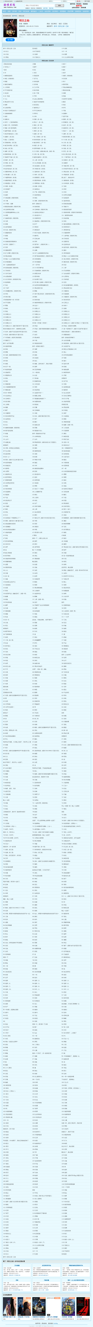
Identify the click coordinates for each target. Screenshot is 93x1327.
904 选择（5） (36, 983)
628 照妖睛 (35, 695)
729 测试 (64, 800)
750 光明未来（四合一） (10, 826)
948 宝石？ (6, 1030)
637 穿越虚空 (36, 704)
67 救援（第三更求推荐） (10, 128)
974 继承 (5, 1056)
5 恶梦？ (34, 67)
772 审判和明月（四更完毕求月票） (42, 849)
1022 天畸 (64, 1102)
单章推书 (64, 378)
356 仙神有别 (6, 419)
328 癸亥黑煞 (36, 390)
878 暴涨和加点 (66, 957)
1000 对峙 (35, 1082)
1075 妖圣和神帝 (37, 1161)
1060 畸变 (64, 1143)
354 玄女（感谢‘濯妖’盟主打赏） (41, 416)
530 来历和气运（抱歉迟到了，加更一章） (15, 593)
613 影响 (64, 678)
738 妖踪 (34, 811)
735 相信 (5, 809)
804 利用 (64, 881)
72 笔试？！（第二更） (68, 131)
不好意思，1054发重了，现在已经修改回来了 (16, 1140)
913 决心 (34, 992)
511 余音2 (64, 573)
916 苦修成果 (36, 995)
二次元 (41, 11)
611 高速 (5, 678)
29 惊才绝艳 (35, 90)
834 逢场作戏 (65, 913)
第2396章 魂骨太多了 (44, 1275)
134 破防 (5, 195)
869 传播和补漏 (36, 948)
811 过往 (5, 890)
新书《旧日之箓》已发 (61, 26)
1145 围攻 (6, 1230)
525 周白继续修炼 (37, 587)
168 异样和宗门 (66, 227)
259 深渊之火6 (7, 317)
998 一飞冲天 (36, 1079)
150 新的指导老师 (66, 209)
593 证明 (64, 657)
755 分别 (64, 829)
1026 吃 (5, 1108)
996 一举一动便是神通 (68, 1076)
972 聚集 (5, 1053)
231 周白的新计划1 (37, 288)
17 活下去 (35, 78)
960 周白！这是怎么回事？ (10, 1041)
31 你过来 (6, 93)
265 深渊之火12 (7, 323)
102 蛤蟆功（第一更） (68, 160)
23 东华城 (35, 84)
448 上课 (34, 509)
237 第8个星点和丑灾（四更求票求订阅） (44, 294)
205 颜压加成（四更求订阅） (70, 262)
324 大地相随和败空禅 (9, 387)
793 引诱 (64, 870)
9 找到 (63, 70)
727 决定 (64, 797)
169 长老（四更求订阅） (10, 230)
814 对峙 (5, 893)
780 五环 (5, 858)
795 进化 (34, 873)
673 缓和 (64, 742)
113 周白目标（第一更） (68, 171)
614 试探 (5, 681)
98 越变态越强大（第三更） (40, 157)
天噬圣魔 (46, 1280)
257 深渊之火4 (36, 314)
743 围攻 (34, 817)
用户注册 (87, 1)
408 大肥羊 (6, 471)
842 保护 (34, 922)
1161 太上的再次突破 (67, 57)
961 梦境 (34, 1041)
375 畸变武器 (65, 436)
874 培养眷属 (6, 954)
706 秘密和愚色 (66, 777)
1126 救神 (64, 1210)
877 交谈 (34, 957)
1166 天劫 (6, 54)
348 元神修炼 (36, 410)
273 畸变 (34, 331)
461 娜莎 (64, 521)
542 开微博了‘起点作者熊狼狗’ (40, 605)
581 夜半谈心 (6, 646)
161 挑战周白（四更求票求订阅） (41, 221)
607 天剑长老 (65, 672)
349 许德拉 (65, 410)
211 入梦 (64, 267)
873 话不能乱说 (66, 951)
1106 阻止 (6, 1193)
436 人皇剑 (35, 497)
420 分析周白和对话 (8, 483)
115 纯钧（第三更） (38, 174)
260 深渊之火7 (36, 317)
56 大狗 (34, 116)
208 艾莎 (64, 264)
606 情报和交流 (36, 672)
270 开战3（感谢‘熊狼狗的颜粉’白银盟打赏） (45, 328)
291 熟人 (64, 352)
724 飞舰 (64, 794)
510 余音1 (35, 573)
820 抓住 (64, 899)
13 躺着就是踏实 (7, 75)
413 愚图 (64, 474)
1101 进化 (6, 1187)
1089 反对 (6, 1175)
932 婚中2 (35, 1012)
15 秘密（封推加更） (67, 75)
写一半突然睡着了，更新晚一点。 (71, 1056)
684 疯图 (34, 753)
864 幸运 (64, 942)
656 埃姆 (34, 724)
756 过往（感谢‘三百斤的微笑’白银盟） (43, 832)
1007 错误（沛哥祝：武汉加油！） (71, 1088)
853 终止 (5, 934)
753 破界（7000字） (8, 829)
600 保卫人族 (6, 666)
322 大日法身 (36, 384)
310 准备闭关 (6, 372)
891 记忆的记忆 (7, 971)
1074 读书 (6, 1161)
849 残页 (64, 928)
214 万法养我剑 (66, 270)
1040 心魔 (64, 1120)
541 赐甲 (5, 605)
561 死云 (5, 625)
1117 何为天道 (65, 1201)
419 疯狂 (64, 480)
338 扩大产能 (65, 398)
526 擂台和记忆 (66, 587)
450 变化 (5, 512)
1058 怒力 (6, 1143)
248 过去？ (35, 305)
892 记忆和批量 (36, 971)
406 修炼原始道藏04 (38, 468)
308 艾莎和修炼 (36, 369)
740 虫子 (34, 814)
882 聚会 (5, 963)
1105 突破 (64, 1190)
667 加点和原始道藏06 (9, 736)
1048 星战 (6, 1132)
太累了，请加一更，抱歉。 (40, 669)
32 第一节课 (35, 93)
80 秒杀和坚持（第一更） (39, 139)
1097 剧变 (64, 1181)
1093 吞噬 (35, 1178)
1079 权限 (64, 1164)
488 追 (5, 550)
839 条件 (34, 919)
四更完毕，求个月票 (9, 1129)
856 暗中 (5, 937)
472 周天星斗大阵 (37, 532)
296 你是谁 (35, 358)
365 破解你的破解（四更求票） (12, 427)
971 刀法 (64, 1050)
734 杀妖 (34, 806)
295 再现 (5, 358)
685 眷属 (64, 753)
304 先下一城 (6, 366)
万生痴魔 (17, 1265)
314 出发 (34, 375)
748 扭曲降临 (36, 823)
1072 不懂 (35, 1158)
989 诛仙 (34, 1070)
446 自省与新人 (66, 506)
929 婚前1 (35, 1009)
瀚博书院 (12, 6)
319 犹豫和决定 (36, 381)
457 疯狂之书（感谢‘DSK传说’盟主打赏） (44, 518)
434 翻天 (64, 494)
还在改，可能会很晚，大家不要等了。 (43, 619)
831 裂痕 (34, 910)
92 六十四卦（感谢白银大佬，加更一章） (44, 151)
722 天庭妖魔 (6, 794)
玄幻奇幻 (55, 11)
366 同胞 (34, 427)
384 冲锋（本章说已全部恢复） (12, 448)
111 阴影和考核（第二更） (10, 171)
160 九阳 (5, 221)
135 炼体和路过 (36, 195)
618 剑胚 (34, 683)
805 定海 (5, 884)
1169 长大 (6, 51)
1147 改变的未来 (66, 1230)
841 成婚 (5, 922)
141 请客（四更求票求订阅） (40, 200)
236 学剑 (5, 294)
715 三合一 (65, 785)
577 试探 (64, 640)
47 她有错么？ (36, 107)
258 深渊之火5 (66, 314)
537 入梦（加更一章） (38, 599)
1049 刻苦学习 (36, 1132)
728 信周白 (35, 800)
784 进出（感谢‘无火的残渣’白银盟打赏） (44, 861)
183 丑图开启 (65, 241)
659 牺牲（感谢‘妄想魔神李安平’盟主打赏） (44, 727)
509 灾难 (5, 573)
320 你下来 (65, 381)
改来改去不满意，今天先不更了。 (41, 870)
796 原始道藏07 (66, 873)
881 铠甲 (64, 960)
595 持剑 (34, 660)
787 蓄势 (34, 864)
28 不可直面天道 (7, 90)
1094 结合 (64, 1178)
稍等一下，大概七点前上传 (40, 538)
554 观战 (34, 617)
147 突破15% (65, 206)
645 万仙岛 (35, 713)
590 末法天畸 (6, 654)
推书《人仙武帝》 (67, 654)
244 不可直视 (6, 302)
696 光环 (64, 765)
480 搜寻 (34, 541)
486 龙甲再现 (36, 547)
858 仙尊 (64, 937)
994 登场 (5, 1076)
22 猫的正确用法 (7, 84)
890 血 (63, 969)
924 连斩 (5, 1004)
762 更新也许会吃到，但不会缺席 (71, 838)
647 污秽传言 (36, 715)
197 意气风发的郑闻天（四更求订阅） (43, 256)
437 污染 (64, 497)
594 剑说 (5, 660)
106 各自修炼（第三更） (39, 166)
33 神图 (64, 93)
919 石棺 (34, 998)
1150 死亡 (64, 1233)
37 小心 (5, 99)
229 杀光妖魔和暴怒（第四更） (70, 285)
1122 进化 (35, 1207)
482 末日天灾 (6, 544)
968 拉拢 (64, 1047)
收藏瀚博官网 (19, 1)
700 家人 (34, 771)
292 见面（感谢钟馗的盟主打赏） (12, 355)
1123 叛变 (64, 1207)
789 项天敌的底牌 (8, 867)
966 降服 (5, 1047)
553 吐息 (5, 617)
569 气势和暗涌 (7, 634)
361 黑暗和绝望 (66, 422)
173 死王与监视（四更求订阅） (41, 232)
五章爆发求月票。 (8, 692)
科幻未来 (26, 11)
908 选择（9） (66, 986)
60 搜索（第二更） (67, 119)
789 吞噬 (5, 960)
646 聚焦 (5, 715)
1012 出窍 (35, 1094)
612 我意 (34, 678)
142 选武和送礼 (66, 200)
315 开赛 (64, 375)
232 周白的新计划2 (67, 288)
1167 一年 (64, 51)
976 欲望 (5, 1059)
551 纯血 (34, 614)
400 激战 (34, 462)
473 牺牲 (64, 532)
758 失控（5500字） (8, 835)
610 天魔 (64, 675)
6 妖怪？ (64, 67)
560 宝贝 (64, 622)
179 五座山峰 (36, 238)
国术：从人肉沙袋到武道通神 (76, 1280)
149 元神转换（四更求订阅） (40, 209)
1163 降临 (6, 57)
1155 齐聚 (35, 1239)
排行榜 (14, 11)
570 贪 (34, 634)
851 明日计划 (36, 931)
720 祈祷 (34, 791)
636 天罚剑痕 (6, 704)
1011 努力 (6, 1094)
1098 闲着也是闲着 (8, 1184)
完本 (20, 11)
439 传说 (34, 500)
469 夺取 (34, 529)
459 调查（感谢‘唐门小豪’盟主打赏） (13, 521)
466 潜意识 (35, 526)
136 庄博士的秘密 (66, 195)
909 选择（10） (7, 989)
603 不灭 (5, 669)
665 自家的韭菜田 (37, 733)
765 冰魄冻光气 (66, 841)
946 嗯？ (34, 1027)
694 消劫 (5, 765)
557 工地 (64, 619)
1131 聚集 (35, 1216)
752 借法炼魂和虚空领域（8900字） (72, 826)
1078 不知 (35, 1164)
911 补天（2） (66, 989)
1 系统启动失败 (7, 64)
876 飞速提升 (65, 954)
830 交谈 (5, 910)
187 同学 (5, 247)
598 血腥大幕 (36, 663)
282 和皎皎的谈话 (37, 343)
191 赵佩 (34, 250)
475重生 (34, 535)
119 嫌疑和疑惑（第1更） (10, 180)
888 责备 (5, 969)
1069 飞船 (35, 1155)
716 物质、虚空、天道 (9, 788)
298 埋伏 (5, 361)
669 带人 (5, 739)
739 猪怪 (5, 814)
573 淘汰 (34, 637)
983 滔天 (34, 1065)
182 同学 (34, 241)
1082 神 (64, 1166)
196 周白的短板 (7, 256)
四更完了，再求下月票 (68, 1132)
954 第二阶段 (6, 1036)
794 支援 (5, 873)
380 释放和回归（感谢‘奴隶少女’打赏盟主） (44, 442)
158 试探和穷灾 (36, 218)
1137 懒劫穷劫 (36, 1222)
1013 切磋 (64, 1094)
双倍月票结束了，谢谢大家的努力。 (72, 331)
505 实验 (34, 567)
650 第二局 (35, 718)
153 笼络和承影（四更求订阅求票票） (72, 212)
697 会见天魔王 (7, 768)
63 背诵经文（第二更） (68, 122)
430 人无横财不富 (37, 491)
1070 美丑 (64, 1155)
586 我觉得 (65, 649)
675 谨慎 (34, 745)
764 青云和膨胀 (36, 841)
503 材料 (64, 564)
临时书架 (45, 8)
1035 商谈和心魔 (7, 1117)
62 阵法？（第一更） (38, 122)
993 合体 (64, 1073)
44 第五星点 (35, 104)
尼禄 (17, 1280)
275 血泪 (34, 334)
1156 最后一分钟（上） (68, 1239)
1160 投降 (6, 1245)
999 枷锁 (5, 1082)
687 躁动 (34, 756)
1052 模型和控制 (66, 1134)
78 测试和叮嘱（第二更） (69, 136)
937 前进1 (6, 1018)
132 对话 (64, 192)
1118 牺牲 (5, 1204)
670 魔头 (34, 739)
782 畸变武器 (65, 858)
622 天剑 (5, 689)
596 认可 (64, 660)
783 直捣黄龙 (6, 861)
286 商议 (5, 349)
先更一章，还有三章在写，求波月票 (72, 1123)
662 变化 (34, 730)
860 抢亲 (34, 939)
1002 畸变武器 (7, 1085)
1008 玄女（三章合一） (9, 1091)
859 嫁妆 (5, 939)
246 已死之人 (65, 302)
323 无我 (64, 384)
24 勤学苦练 (65, 84)
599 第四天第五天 (66, 663)
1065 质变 (64, 1149)
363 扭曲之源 (36, 425)
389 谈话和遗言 (66, 451)
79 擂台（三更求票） (9, 139)
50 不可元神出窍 (37, 110)
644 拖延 (64, 710)
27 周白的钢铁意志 (67, 87)
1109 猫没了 (6, 1196)
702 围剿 (5, 774)
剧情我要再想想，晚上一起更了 (41, 835)
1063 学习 (6, 1149)
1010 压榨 (64, 1091)
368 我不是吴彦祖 (8, 430)
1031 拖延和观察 (66, 1111)
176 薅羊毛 (35, 235)
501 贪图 (5, 564)
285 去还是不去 (66, 346)
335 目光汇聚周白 (66, 395)
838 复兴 (5, 919)
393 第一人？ (6, 457)
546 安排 (64, 608)
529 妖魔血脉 (65, 590)
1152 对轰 (35, 1236)
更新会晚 (5, 686)
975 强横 (34, 1056)
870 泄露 (64, 948)
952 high (34, 1033)
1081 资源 (35, 1166)
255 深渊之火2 (66, 311)
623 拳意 (34, 689)
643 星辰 (34, 710)
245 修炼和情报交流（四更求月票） (42, 302)
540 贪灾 (34, 602)
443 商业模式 (65, 503)
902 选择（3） (66, 980)
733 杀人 (5, 806)
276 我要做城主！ (66, 334)
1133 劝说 (6, 1219)
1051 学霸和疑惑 (37, 1134)
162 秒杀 (64, 221)
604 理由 (64, 669)
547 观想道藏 (6, 611)
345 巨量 (34, 407)
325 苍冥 (34, 387)
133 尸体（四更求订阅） (39, 192)
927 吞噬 (34, 1006)
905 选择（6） (66, 983)
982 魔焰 (5, 1065)
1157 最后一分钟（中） (9, 1242)
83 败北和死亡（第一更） (39, 142)
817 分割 (34, 896)
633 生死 (5, 701)
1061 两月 (6, 1146)
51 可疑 (64, 110)
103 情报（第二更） (8, 163)
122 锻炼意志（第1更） (9, 183)
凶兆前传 (79, 1317)
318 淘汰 (5, 381)
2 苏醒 (34, 64)
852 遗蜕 (64, 931)
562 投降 (34, 625)
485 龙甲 (5, 547)
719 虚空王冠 (6, 791)
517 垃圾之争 (65, 579)
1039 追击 (35, 1120)
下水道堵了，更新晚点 (68, 1079)
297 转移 (64, 358)
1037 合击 (64, 1117)
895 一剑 (34, 974)
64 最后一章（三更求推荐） (11, 125)
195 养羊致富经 (66, 253)
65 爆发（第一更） (37, 125)
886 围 (34, 966)
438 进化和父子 (7, 500)
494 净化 (34, 555)
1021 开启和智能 (37, 1102)
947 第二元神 (65, 1027)
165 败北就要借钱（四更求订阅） (71, 224)
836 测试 (34, 916)
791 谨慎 (64, 867)
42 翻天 (64, 102)
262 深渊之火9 (7, 320)
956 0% (64, 1036)
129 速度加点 (36, 189)
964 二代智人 (36, 1044)
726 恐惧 (34, 797)
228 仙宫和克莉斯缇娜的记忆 (40, 285)
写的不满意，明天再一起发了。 (12, 881)
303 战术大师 (65, 363)
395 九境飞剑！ (66, 457)
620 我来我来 (36, 686)
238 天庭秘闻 (65, 294)
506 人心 (5, 570)
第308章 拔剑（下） (73, 1290)
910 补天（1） (36, 989)
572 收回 (5, 637)
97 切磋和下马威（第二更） (11, 157)
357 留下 (34, 419)
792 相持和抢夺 (7, 870)
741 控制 (64, 814)
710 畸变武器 (6, 782)
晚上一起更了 (65, 910)
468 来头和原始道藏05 (9, 529)
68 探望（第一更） (37, 128)
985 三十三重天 (7, 1068)
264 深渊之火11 (66, 320)
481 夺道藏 (65, 541)
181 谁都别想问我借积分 (10, 241)
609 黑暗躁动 (36, 675)
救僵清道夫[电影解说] (39, 1317)
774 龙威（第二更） (8, 852)
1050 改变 (6, 1134)
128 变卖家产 (6, 189)
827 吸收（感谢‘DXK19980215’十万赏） (14, 907)
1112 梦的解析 (7, 1198)
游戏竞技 (78, 11)
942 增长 (64, 1021)
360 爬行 (34, 422)
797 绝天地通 (6, 875)
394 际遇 (34, 457)
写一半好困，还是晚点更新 (10, 1009)
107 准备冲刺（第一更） (68, 166)
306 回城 (64, 366)
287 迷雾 (34, 349)
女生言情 (47, 11)
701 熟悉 (64, 771)
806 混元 (34, 884)
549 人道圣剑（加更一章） (69, 611)
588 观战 (34, 651)
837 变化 (64, 916)
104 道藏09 (65, 163)
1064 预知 (35, 1149)
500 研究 (64, 561)
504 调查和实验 (7, 567)
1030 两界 (35, 1111)
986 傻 (34, 1068)
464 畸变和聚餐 (66, 523)
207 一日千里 (36, 264)
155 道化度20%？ (37, 215)
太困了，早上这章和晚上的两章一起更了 (43, 820)
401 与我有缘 (65, 462)
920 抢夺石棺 (65, 998)
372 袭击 (64, 433)
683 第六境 (6, 753)
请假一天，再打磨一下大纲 (40, 1024)
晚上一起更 (6, 800)
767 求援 (34, 843)
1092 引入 (6, 1178)
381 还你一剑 (65, 442)
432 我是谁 (6, 494)
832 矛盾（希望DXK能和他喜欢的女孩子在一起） (17, 913)
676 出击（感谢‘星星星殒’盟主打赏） (72, 745)
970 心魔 (34, 1050)
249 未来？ (65, 305)
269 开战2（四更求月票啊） (69, 326)
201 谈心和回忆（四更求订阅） (70, 259)
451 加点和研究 (36, 512)
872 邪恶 (34, 951)
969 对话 (5, 1050)
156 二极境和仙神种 (67, 215)
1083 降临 (6, 1169)
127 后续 (64, 186)
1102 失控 (35, 1187)
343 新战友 (35, 404)
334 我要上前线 (36, 395)
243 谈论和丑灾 (66, 299)
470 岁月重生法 (66, 529)
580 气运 (64, 643)
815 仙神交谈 (36, 893)
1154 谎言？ (6, 1239)
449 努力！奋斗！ (66, 509)
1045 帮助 (64, 1126)
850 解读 (5, 931)
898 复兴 (34, 977)
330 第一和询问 (7, 393)
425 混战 (64, 486)
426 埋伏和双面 (7, 489)
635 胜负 (64, 701)
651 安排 (64, 718)
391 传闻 (34, 454)
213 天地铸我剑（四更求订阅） (41, 270)
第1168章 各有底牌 (72, 1275)
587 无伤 (5, 651)
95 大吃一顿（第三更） (38, 154)
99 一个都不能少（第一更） (69, 157)
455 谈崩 (64, 515)
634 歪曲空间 (36, 701)
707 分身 (5, 779)
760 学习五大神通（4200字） (11, 838)
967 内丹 (34, 1047)
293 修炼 (34, 355)
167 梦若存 (35, 227)
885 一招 (5, 966)
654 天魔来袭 (65, 721)
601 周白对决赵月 (37, 666)
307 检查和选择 (7, 369)
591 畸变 (34, 654)
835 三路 (5, 916)
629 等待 (64, 695)
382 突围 (34, 445)
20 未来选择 (35, 81)
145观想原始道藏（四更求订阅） (12, 206)
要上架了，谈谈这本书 (68, 177)
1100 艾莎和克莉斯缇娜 (68, 1184)
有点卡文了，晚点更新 (68, 1146)
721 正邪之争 (65, 791)
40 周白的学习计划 (8, 102)
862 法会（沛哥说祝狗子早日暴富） (13, 942)
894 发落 (5, 974)
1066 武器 (6, 1152)
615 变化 (34, 681)
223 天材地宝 (65, 279)
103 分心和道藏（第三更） (39, 163)
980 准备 (34, 1062)
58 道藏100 (6, 119)
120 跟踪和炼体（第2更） (39, 180)
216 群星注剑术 (36, 273)
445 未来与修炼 (36, 506)
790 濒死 (34, 867)
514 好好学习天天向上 (68, 576)
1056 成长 (35, 1140)
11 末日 (34, 72)
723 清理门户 (36, 794)
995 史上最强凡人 (37, 1076)
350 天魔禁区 (6, 413)
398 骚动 (64, 459)
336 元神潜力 (6, 398)
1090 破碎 (35, 1175)
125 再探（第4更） (8, 186)
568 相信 (64, 631)
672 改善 (34, 742)
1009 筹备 (35, 1091)
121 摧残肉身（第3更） (68, 180)
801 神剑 (34, 878)
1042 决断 (35, 1123)
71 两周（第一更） (37, 131)
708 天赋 (34, 779)
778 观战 (34, 855)
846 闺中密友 (65, 925)
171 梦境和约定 (66, 230)
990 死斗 (64, 1070)
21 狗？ (64, 81)
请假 (63, 811)
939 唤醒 (64, 1018)
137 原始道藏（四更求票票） (11, 198)
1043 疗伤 (6, 1126)
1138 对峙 (64, 1222)
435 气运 (5, 497)
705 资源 (5, 777)
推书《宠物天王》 (37, 203)
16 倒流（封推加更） (9, 78)
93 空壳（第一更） (67, 151)
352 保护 (64, 413)
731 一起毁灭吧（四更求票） (40, 803)
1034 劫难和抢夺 (66, 1114)
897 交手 (5, 977)
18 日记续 (64, 78)
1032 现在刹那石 (7, 1114)
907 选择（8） (36, 986)
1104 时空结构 (7, 1190)
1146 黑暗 (35, 1230)
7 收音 (5, 70)
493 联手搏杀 (6, 555)
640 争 (34, 707)
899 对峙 (64, 977)
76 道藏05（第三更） (9, 136)
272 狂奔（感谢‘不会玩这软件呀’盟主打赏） (15, 331)
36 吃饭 (64, 96)
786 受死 (5, 864)
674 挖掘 (5, 745)
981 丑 (63, 1062)
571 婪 (63, 634)
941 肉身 (34, 1021)
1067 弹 (34, 1152)
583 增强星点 (65, 646)
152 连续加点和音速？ (38, 212)
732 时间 (64, 803)
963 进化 (5, 1044)
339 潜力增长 (6, 401)
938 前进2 (35, 1018)
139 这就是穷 (65, 198)
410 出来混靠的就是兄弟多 (69, 471)
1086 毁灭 (6, 1172)
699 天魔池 (6, 771)
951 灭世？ (6, 1033)
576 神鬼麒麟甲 (36, 640)
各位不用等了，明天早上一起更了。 (13, 762)
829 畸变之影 (65, 907)
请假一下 (5, 957)
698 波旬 (64, 768)
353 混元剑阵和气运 (8, 416)
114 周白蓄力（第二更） (10, 174)
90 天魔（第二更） (67, 148)
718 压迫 (64, 788)
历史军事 (70, 11)
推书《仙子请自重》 (9, 343)
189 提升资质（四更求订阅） (70, 247)
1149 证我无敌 (36, 1233)
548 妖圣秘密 (36, 611)
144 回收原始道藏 (66, 203)
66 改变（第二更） (67, 125)
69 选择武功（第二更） (68, 128)
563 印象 (64, 625)
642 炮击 (5, 710)
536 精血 (5, 599)
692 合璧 (34, 762)
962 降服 (64, 1041)
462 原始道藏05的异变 (9, 523)
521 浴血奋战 (6, 585)
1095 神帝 (6, 1181)
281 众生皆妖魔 (66, 340)
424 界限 (34, 486)
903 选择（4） (7, 983)
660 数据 (64, 727)
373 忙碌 (5, 436)
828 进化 (34, 907)
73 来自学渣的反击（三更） (11, 134)
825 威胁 (34, 905)
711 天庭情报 (65, 782)
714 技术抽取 (36, 785)
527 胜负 (5, 590)
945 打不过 (6, 1027)
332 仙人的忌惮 (66, 393)
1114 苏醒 (64, 1198)
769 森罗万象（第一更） (39, 846)
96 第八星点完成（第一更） (69, 154)
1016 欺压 (64, 1097)
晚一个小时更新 (36, 550)
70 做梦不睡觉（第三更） (10, 131)
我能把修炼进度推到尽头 (76, 1265)
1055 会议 (64, 1137)
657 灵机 (64, 724)
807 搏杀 (64, 884)
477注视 (5, 538)
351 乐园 (34, 413)
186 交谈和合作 (66, 244)
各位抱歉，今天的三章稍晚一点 (70, 1004)
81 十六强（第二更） (67, 139)
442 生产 (34, 503)
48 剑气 (64, 107)
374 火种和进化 (36, 436)
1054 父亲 (35, 1137)
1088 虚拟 (64, 1172)
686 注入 (5, 756)
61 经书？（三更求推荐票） (11, 122)
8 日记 (34, 70)
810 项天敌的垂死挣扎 (68, 887)
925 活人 (34, 1004)
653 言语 (34, 721)
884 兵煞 (64, 963)
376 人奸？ (6, 439)
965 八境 (64, 1044)
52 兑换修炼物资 (7, 113)
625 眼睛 (34, 692)
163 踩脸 (5, 224)
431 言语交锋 (65, 491)
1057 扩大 (64, 1140)
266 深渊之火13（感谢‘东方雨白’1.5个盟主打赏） (75, 323)
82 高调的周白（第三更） (10, 142)
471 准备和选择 (7, 532)
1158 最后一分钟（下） (38, 1242)
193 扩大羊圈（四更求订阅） (11, 253)
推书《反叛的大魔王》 (38, 346)
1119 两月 (35, 1204)
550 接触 (5, 614)
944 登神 (64, 1024)
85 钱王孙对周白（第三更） (11, 145)
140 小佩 (5, 200)
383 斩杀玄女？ (66, 445)
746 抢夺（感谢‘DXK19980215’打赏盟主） (73, 820)
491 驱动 (34, 553)
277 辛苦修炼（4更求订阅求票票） (13, 337)
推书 (63, 602)
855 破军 (64, 934)
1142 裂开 (6, 1228)
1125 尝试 (35, 1210)
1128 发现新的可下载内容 (39, 1213)
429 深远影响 (6, 491)
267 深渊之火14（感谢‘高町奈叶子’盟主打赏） (16, 326)
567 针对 (34, 631)
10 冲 (4, 72)
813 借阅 (64, 890)
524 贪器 (5, 587)
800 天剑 (5, 878)
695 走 (34, 765)
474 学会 (5, 535)
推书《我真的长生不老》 (39, 433)
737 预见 (64, 809)
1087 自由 (35, 1172)
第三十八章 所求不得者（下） (16, 1290)
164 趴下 (34, 224)
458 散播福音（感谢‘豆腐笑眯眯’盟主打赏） (74, 518)
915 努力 (5, 995)
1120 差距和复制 (66, 1204)
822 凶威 (34, 902)
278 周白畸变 (36, 337)
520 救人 (64, 582)
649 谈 (5, 718)
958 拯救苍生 (36, 1038)
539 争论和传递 (7, 602)
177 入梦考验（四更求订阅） (70, 235)
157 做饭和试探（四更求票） (11, 218)
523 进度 (64, 585)
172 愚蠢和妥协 (7, 232)
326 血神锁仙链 (66, 387)
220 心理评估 (65, 276)
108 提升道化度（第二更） (10, 168)
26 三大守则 (35, 87)
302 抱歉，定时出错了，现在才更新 (42, 363)
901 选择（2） (36, 980)
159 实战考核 (65, 218)
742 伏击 (5, 817)
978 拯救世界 (65, 1059)
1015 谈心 (35, 1097)
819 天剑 (34, 899)
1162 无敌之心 (36, 57)
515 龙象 (5, 579)
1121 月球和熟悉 (7, 1207)
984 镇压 (64, 1065)
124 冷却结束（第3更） (68, 183)
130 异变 (64, 189)
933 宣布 (64, 1012)
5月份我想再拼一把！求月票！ (11, 299)
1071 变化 (6, 1158)
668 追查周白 (36, 736)
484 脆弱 (64, 544)
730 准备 (5, 803)
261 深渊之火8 (66, 317)
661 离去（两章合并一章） (10, 730)
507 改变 (34, 570)
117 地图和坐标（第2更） (10, 177)
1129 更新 (64, 1213)
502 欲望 (34, 564)
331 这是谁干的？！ (38, 393)
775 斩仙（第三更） (38, 852)
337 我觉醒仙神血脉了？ (39, 398)
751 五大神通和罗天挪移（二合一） (42, 826)
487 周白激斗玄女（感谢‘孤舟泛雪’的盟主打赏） (75, 547)
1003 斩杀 (35, 1085)
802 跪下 (64, 878)
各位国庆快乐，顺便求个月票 (40, 777)
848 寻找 (34, 928)
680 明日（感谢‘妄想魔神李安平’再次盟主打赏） (16, 750)
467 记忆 (64, 526)
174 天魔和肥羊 (66, 232)
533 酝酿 (5, 596)
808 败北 (5, 887)
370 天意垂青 (65, 430)
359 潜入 (5, 422)
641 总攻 (64, 707)
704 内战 (64, 774)
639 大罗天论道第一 (8, 707)
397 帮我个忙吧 (36, 459)
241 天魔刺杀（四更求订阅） (70, 296)
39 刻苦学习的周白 (67, 99)
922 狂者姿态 (36, 1001)
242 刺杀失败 (36, 299)
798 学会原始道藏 (37, 875)
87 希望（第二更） (67, 145)
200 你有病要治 (36, 259)
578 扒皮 (5, 643)
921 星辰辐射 (6, 1001)
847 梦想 (5, 928)
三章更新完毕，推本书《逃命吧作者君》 (14, 811)
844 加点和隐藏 (7, 925)
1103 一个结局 (66, 1187)
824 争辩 (5, 905)
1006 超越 (35, 1088)
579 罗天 (34, 643)
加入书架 (10, 39)
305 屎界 (34, 366)
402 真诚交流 (6, 465)
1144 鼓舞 (64, 1228)
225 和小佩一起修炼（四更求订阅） (42, 282)
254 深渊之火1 (36, 311)
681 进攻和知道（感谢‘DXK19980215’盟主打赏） (46, 750)
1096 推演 (35, 1181)
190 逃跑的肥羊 (7, 250)
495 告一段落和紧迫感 (68, 555)
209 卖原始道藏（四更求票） (11, 267)
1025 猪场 (64, 1105)
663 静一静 (65, 730)
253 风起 (5, 311)
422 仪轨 (64, 483)
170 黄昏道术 (36, 230)
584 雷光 (5, 649)
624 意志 (64, 689)
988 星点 (5, 1070)
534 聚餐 (34, 596)
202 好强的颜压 (7, 262)
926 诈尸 (5, 1006)
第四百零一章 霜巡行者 (14, 1275)
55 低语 (5, 116)
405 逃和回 (6, 468)
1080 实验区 (6, 1166)
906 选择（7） (7, 986)
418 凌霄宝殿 (36, 480)
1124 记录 (6, 1210)
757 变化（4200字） (67, 832)
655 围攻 (5, 724)
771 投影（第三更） (8, 849)
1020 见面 (6, 1102)
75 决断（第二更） (67, 134)
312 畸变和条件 (66, 372)
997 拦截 (5, 1079)
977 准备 (34, 1059)
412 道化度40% (36, 474)
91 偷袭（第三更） (8, 151)
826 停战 (64, 905)
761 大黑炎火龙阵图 (38, 838)
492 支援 (64, 553)
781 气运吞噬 (36, 858)
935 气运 (34, 1015)
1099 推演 (35, 1184)
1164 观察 (64, 54)
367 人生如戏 (65, 427)
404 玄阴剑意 (65, 465)
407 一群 (64, 468)
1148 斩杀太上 (7, 1233)
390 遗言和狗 (6, 454)
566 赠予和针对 (7, 631)
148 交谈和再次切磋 (8, 209)
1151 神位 (6, 1236)
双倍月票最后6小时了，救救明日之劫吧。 (15, 328)
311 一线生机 (36, 372)
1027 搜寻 (35, 1108)
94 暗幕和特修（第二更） (10, 154)
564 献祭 (34, 628)
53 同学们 (35, 113)
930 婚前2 (64, 1009)
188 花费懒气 (36, 247)
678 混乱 (34, 747)
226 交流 (64, 282)
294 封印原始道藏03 (67, 355)
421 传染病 (35, 483)
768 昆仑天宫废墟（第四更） (70, 843)
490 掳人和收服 (7, 553)
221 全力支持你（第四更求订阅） (12, 279)
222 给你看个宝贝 (37, 279)
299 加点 (34, 361)
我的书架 (51, 8)
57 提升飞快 (65, 116)
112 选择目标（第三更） (39, 171)
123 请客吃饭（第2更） (38, 183)
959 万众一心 (65, 1038)
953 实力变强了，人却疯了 (69, 1033)
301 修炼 (5, 363)
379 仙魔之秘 (6, 442)
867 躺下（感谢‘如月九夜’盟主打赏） (72, 945)
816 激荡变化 (65, 893)
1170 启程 (64, 48)
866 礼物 (34, 945)
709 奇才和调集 (66, 779)
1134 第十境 (35, 1219)
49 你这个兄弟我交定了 (9, 110)
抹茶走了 (5, 713)
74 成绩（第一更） (37, 134)
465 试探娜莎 (6, 526)
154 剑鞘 (5, 215)
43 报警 (5, 104)
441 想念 (5, 503)
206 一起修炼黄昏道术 (9, 264)
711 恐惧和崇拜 (36, 782)
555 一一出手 (65, 617)
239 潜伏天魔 (6, 296)
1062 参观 (35, 1146)
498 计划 (64, 558)
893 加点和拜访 (66, 971)
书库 (9, 11)
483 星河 (34, 544)
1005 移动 (6, 1088)
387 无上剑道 (6, 451)
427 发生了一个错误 (38, 489)
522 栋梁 (34, 585)
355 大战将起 (65, 416)
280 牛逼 (34, 340)
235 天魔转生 (65, 291)
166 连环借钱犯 (7, 227)
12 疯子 (64, 72)
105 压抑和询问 (7, 166)
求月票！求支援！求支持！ (40, 323)
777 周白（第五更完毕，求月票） (12, 855)
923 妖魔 (64, 1001)
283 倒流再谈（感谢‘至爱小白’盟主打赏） (73, 343)
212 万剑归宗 (6, 270)
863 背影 (34, 942)
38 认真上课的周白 (37, 99)
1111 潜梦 (64, 1196)
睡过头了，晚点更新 (67, 1152)
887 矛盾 (64, 966)
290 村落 (34, 352)
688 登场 (64, 756)
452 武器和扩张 (66, 512)
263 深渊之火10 (36, 320)
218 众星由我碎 (7, 276)
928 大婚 (64, 1006)
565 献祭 (64, 628)
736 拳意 (34, 809)
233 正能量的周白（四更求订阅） (12, 291)
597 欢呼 (5, 663)
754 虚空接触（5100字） (39, 829)
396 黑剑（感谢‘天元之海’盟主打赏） (13, 459)
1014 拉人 (6, 1097)
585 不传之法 (36, 649)
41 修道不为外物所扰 (38, 102)
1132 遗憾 (64, 1216)
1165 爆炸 (35, 54)
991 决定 (5, 1073)
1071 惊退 (64, 1158)
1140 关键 (35, 1225)
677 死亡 (5, 747)
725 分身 (5, 797)
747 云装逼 (6, 823)
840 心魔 (64, 919)
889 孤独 (34, 969)
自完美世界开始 (46, 1265)
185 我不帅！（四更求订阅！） (41, 244)
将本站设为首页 (8, 1)
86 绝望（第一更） (37, 145)
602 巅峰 (64, 666)
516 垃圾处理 (36, 579)
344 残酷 (5, 407)
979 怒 (5, 1062)
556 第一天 (6, 619)
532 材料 (64, 593)
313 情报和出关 (7, 375)
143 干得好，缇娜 (8, 203)
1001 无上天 (65, 1082)
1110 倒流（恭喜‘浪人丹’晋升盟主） (42, 1196)
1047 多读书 (65, 1129)
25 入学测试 (6, 87)
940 (4, 1021)
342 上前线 (6, 404)
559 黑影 (34, 622)
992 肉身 (34, 1073)
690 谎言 (34, 759)
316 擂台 (5, 378)
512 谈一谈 (6, 576)
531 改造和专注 (36, 593)
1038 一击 (6, 1120)
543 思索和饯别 (66, 605)
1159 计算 (64, 1242)
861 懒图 (64, 939)
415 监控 (34, 477)
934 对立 (5, 1015)
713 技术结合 (6, 785)
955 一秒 (34, 1036)
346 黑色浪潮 (65, 407)
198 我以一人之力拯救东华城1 (70, 256)
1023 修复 (6, 1105)
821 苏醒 (5, 902)
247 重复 (5, 305)
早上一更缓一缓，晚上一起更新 (70, 806)
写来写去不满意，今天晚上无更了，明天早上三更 (17, 742)
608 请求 (5, 675)
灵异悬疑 (63, 11)
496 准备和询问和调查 (9, 558)
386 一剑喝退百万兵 (67, 448)
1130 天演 (6, 1216)
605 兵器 (5, 672)
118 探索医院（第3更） (38, 177)
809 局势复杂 (36, 887)
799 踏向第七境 (66, 875)
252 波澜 (64, 308)
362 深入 (5, 425)
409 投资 (34, 471)
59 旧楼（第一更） (37, 119)
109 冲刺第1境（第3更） (39, 168)
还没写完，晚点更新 (67, 567)
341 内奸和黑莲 (66, 401)
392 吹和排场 (65, 454)
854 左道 (34, 934)
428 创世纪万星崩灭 (67, 489)
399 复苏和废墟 (7, 462)
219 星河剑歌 (36, 276)
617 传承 (5, 683)
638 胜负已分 (65, 704)
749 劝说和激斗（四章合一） (70, 823)
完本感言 (34, 48)
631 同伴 (34, 698)
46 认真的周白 (7, 107)
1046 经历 (35, 1129)
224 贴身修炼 (6, 282)
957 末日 (5, 1038)
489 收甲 (64, 550)
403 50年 (34, 465)
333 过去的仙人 (7, 395)
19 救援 (5, 81)
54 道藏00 (64, 113)
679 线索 (64, 747)
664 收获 (5, 733)
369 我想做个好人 (37, 430)
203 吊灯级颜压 (36, 262)
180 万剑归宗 (65, 238)
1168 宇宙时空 (36, 51)
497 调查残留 (36, 558)
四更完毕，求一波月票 (9, 846)
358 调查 (64, 419)
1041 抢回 (6, 1123)
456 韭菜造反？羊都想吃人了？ (12, 518)
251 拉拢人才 (36, 308)
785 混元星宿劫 (66, 861)
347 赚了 (5, 410)
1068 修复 (6, 1155)
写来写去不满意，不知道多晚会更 (41, 768)
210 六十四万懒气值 (38, 267)
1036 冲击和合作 (37, 1117)
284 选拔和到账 (7, 346)
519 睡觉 (34, 582)
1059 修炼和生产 (37, 1143)
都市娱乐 (34, 11)
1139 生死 (6, 1225)
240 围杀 (34, 296)
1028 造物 (64, 1108)
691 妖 (63, 759)
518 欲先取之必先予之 (9, 582)
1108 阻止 (64, 1193)
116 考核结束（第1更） (68, 174)
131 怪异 (5, 192)
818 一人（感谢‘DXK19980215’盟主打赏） (73, 896)
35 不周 (34, 96)
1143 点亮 (35, 1228)
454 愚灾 (34, 515)
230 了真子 (6, 288)
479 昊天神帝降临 (8, 541)
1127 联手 (6, 1213)
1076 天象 (64, 1161)
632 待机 (64, 698)
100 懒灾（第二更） (8, 160)
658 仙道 (5, 727)
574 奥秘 (64, 637)
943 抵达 (5, 1024)
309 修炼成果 (65, 369)
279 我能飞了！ (7, 340)
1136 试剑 (6, 1222)
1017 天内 (6, 1100)
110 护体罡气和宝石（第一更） (70, 168)
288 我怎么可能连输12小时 (69, 349)
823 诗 (63, 902)
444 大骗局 (6, 506)
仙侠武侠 (86, 11)
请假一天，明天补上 (9, 832)
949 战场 (34, 1030)
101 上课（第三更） (38, 160)
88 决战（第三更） (8, 148)
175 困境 (5, 235)
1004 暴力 (64, 1085)
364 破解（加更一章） (68, 425)
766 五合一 (6, 843)
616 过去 (64, 681)
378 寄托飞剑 (65, 439)
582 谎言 (34, 646)
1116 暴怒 (35, 1201)
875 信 (34, 954)
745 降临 (5, 820)
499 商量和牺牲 (7, 561)
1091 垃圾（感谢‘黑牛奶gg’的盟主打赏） (73, 1175)
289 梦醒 (5, 352)
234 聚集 (34, 291)
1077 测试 (6, 1164)
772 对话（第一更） (67, 849)
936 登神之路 (65, 1015)
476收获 (64, 535)
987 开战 (64, 1068)
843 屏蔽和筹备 (66, 922)
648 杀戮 (64, 715)
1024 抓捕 (35, 1105)
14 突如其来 (35, 75)
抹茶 (63, 713)
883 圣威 (34, 963)
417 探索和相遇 (7, 480)
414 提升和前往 (7, 477)
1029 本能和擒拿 (7, 1111)
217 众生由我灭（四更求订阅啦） (71, 273)
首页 (4, 11)
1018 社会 (35, 1100)
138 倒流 (34, 198)
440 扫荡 (64, 500)
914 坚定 (64, 992)
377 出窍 (34, 439)
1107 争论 (35, 1193)
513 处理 (34, 576)
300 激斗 (64, 361)
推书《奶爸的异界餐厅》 (69, 337)
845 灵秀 (34, 925)
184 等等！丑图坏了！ (9, 244)
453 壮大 (5, 515)
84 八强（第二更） (67, 142)
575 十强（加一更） (8, 640)
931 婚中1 (6, 1012)
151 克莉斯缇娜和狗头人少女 (11, 212)
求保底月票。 (65, 404)
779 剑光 (64, 855)
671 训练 (64, 739)
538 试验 (64, 599)
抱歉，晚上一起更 (8, 899)
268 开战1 (35, 326)
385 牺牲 (34, 448)
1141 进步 (64, 1225)
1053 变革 (6, 1137)
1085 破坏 (64, 1169)
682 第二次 (65, 750)
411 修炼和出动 (7, 474)
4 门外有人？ (6, 67)
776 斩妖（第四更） (67, 852)
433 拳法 (34, 494)
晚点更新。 (35, 561)
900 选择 (5, 980)
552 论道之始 (65, 614)
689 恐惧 (5, 759)
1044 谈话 (35, 1126)
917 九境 (64, 995)
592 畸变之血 (36, 657)
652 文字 (5, 721)
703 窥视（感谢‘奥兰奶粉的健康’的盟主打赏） (45, 774)
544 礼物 (5, 608)
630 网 (5, 698)
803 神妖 (34, 881)
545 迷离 (34, 608)
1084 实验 (35, 1169)
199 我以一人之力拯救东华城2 (11, 259)
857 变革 (34, 937)
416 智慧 (64, 477)
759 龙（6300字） (66, 835)
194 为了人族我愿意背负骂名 (40, 253)
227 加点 (5, 285)
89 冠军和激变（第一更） (39, 148)
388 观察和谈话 (36, 451)
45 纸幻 (64, 104)
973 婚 (63, 1053)
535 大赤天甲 (65, 596)
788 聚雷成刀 (65, 864)
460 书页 (34, 521)
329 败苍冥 (65, 390)
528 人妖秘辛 (36, 590)
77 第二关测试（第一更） (39, 136)
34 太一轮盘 (6, 96)
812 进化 (34, 890)
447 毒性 (5, 509)
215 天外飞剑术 (7, 273)
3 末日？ (64, 64)
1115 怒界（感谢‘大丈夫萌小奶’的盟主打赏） (15, 1201)
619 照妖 (64, 683)
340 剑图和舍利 (36, 401)
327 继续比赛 (6, 390)
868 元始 (5, 948)
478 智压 (64, 538)
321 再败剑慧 (6, 384)
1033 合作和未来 (37, 1114)
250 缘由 (5, 308)
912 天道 (5, 992)
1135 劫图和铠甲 (66, 1219)
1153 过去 (64, 1236)
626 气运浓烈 (65, 692)
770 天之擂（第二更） (68, 846)
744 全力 (64, 817)
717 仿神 (34, 788)
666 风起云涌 (65, 733)
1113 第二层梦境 (37, 1198)
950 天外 (64, 1030)
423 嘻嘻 (5, 486)
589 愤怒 (64, 651)
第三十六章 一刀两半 (44, 1290)
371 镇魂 (5, 433)
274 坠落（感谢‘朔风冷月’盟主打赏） (13, 334)
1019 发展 (64, 1100)
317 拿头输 (35, 378)
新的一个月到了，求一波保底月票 (41, 1053)
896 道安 (64, 974)
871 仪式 (5, 951)
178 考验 (5, 238)
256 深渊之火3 (7, 314)
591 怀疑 (5, 657)
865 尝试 (5, 945)
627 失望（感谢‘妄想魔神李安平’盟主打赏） (15, 695)
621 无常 (64, 686)
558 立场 (5, 622)
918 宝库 (5, 998)
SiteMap (55, 1323)
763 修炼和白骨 (7, 841)
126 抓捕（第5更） (37, 186)
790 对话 (34, 960)
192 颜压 (64, 250)
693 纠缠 (64, 762)
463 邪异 (34, 523)
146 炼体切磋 (36, 206)
